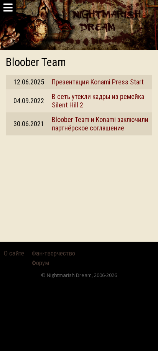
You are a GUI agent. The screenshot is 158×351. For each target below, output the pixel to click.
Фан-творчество (53, 253)
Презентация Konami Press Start (98, 82)
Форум (40, 263)
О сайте (14, 253)
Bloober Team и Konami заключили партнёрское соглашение (100, 123)
